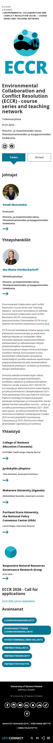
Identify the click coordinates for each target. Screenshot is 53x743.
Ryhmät (8, 9)
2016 (46, 323)
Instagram (14, 705)
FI (37, 738)
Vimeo (27, 714)
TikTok (46, 705)
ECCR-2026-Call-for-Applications (18, 601)
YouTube (20, 705)
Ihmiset (39, 157)
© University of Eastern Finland (26, 691)
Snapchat (33, 705)
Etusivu (6, 7)
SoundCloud (39, 705)
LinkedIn (26, 705)
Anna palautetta (27, 728)
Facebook (7, 705)
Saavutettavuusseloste (15, 723)
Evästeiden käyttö (41, 723)
